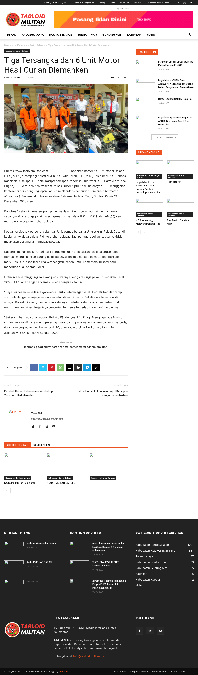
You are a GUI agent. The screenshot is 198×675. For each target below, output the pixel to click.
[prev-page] (6, 490)
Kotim (151, 34)
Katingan (134, 34)
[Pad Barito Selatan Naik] (180, 208)
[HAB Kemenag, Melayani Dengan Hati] (149, 208)
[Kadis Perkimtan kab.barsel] (23, 466)
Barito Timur (87, 34)
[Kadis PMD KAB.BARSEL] (66, 466)
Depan (11, 34)
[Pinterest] (51, 367)
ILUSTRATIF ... (175, 182)
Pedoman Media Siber (158, 2)
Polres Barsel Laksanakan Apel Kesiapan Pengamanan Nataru (102, 393)
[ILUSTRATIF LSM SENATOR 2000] (180, 169)
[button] (189, 35)
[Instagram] (184, 2)
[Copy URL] (96, 367)
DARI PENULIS (41, 445)
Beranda (9, 45)
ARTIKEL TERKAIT (17, 445)
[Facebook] (178, 2)
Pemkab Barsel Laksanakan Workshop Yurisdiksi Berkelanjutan (28, 393)
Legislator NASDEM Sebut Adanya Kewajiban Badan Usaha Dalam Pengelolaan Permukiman (176, 84)
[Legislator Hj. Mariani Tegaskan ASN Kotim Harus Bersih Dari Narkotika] (145, 122)
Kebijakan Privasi (139, 671)
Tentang (101, 2)
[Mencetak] (78, 367)
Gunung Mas (112, 34)
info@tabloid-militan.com (89, 656)
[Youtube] (191, 2)
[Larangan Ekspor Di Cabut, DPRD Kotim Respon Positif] (145, 67)
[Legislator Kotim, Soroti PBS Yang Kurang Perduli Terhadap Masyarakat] (149, 169)
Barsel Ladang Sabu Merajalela (175, 99)
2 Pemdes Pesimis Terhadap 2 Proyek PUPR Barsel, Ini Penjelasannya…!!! (109, 584)
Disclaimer (138, 2)
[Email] (69, 367)
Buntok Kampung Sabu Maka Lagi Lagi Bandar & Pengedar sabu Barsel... (108, 547)
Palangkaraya (33, 34)
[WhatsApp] (60, 367)
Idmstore (63, 671)
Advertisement (159, 671)
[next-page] (12, 490)
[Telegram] (87, 367)
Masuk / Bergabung (84, 2)
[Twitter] (43, 367)
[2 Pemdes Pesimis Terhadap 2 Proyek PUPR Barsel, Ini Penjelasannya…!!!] (79, 586)
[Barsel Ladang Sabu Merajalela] (145, 104)
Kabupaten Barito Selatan (31, 45)
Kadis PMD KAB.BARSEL (61, 482)
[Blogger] (34, 426)
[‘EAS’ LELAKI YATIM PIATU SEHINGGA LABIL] (79, 567)
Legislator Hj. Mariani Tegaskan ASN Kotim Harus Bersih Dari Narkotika (175, 121)
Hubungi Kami (178, 671)
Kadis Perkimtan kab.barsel (20, 482)
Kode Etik (124, 2)
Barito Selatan (60, 34)
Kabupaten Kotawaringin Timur (148, 176)
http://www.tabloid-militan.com (47, 418)
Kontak (112, 2)
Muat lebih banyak (163, 137)
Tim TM (16, 77)
